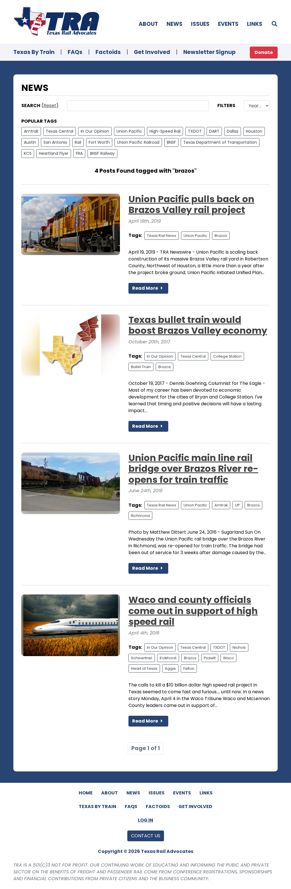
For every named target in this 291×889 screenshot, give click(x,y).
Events (228, 24)
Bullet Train (141, 366)
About (148, 24)
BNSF (171, 142)
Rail (78, 142)
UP (237, 505)
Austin (30, 142)
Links (254, 24)
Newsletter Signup (209, 52)
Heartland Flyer (53, 153)
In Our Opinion (95, 131)
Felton (188, 668)
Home (86, 793)
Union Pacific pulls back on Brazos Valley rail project (191, 204)
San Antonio (55, 142)
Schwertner (141, 658)
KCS (28, 153)
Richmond (140, 515)
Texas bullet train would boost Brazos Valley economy (197, 325)
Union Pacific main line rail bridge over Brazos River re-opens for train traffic (193, 468)
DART (214, 131)
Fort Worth (99, 142)
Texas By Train (34, 52)
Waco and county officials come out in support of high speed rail (193, 610)
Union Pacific (129, 131)
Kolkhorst (168, 658)
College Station (227, 356)
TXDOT (195, 131)
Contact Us (145, 835)
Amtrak (31, 131)
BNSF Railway (102, 153)
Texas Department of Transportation (220, 142)
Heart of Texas (144, 668)
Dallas (232, 131)
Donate (264, 52)
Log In (145, 820)
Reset (49, 105)
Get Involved (152, 52)
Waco (228, 658)
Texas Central (59, 131)
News (174, 24)
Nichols (239, 647)
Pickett (210, 658)
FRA (79, 153)
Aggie (170, 668)
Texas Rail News (161, 235)
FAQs (75, 52)
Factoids (108, 52)
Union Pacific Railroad (138, 142)
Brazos (221, 235)
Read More (145, 288)
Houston (254, 131)
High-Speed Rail (164, 131)
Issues (200, 24)
